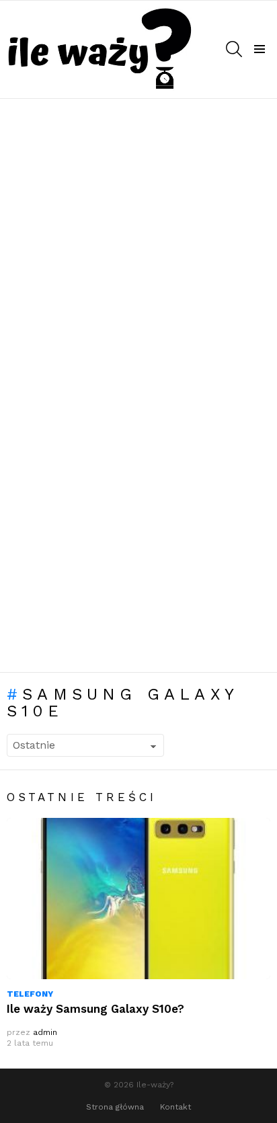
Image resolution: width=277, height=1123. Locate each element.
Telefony (30, 994)
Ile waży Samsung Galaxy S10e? (95, 1008)
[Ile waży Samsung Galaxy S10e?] (138, 898)
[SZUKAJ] (234, 49)
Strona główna (115, 1107)
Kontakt (175, 1107)
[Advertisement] (138, 243)
